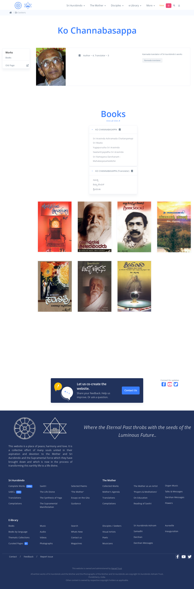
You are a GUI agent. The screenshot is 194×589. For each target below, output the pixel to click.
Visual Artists (109, 531)
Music (43, 525)
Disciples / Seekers (111, 525)
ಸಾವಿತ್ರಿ (95, 179)
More (149, 5)
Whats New (77, 531)
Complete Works (20, 486)
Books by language (17, 531)
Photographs (46, 543)
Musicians (107, 543)
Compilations (15, 503)
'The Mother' (77, 491)
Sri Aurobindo (74, 5)
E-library (13, 520)
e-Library (134, 5)
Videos (43, 537)
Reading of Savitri (143, 503)
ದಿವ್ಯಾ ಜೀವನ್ (98, 184)
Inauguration (171, 531)
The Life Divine (47, 491)
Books (8, 57)
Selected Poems (79, 486)
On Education (140, 497)
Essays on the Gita (80, 497)
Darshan (138, 537)
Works (9, 52)
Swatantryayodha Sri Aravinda (108, 152)
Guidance (76, 503)
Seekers (21, 12)
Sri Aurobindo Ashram (145, 525)
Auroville (169, 525)
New (161, 5)
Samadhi (138, 531)
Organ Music (171, 485)
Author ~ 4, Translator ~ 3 (96, 55)
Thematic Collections (19, 537)
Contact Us (130, 390)
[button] (113, 129)
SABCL (14, 491)
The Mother (96, 5)
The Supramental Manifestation (48, 505)
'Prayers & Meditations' (145, 491)
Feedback (28, 556)
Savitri (43, 486)
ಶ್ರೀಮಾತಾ (97, 189)
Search (74, 525)
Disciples (116, 5)
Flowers (169, 503)
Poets (105, 537)
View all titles (112, 120)
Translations (14, 497)
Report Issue (46, 556)
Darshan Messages (174, 497)
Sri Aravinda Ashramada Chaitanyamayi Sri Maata (113, 140)
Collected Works (110, 486)
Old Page (10, 65)
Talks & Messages (174, 491)
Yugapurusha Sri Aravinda (106, 147)
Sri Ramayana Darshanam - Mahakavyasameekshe (107, 159)
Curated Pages (17, 543)
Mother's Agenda (111, 491)
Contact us (76, 537)
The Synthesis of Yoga (51, 497)
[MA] (23, 6)
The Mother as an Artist (146, 486)
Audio (43, 531)
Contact (13, 556)
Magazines (76, 543)
